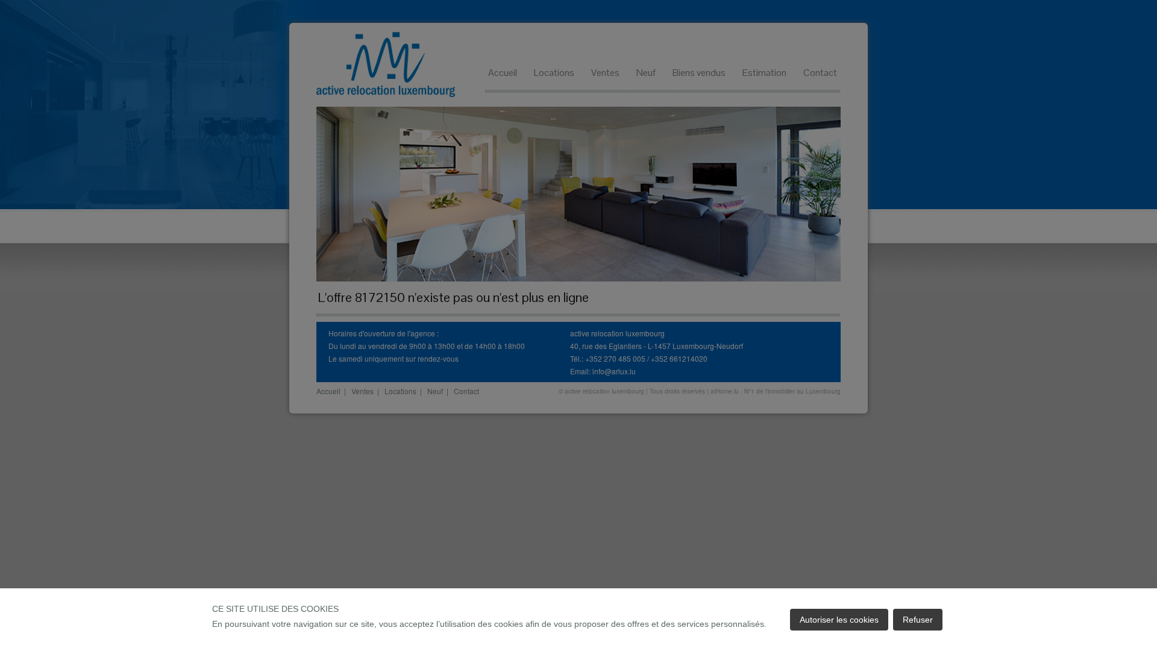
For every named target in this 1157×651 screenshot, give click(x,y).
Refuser (918, 619)
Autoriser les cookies (839, 619)
